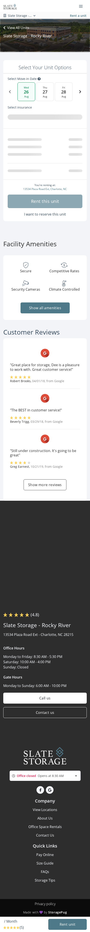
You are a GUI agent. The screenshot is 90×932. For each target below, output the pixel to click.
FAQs (45, 871)
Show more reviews (45, 484)
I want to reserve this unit (45, 214)
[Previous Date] (10, 91)
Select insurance (20, 107)
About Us (45, 818)
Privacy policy (45, 903)
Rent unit (68, 924)
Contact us (45, 712)
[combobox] (45, 776)
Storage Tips (45, 880)
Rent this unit (45, 201)
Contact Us (45, 835)
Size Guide (45, 863)
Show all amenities (45, 307)
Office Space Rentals (45, 826)
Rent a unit (78, 16)
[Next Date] (80, 91)
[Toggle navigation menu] (83, 6)
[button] (40, 790)
